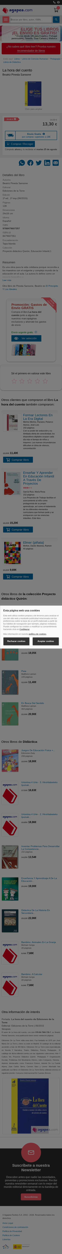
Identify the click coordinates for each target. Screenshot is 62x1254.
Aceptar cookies (46, 641)
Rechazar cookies (16, 641)
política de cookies (37, 634)
